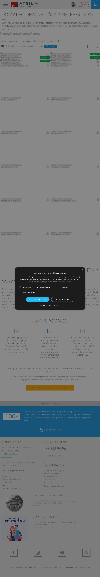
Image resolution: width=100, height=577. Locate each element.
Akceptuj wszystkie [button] (37, 299)
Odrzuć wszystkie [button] (62, 299)
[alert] (50, 288)
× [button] (82, 270)
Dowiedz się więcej (64, 282)
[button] (50, 305)
